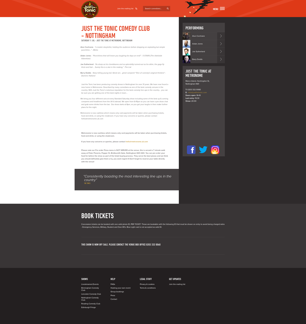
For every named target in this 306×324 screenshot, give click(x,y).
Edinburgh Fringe (88, 307)
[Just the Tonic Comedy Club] (89, 14)
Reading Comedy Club (90, 304)
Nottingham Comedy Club (90, 299)
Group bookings (117, 291)
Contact (114, 299)
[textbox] (156, 8)
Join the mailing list (125, 8)
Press (113, 295)
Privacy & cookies (147, 284)
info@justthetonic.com (197, 92)
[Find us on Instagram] (215, 155)
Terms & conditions (148, 288)
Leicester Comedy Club (91, 294)
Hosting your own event (121, 288)
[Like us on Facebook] (191, 155)
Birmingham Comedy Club (90, 289)
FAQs (113, 284)
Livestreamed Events (90, 284)
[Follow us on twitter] (203, 155)
